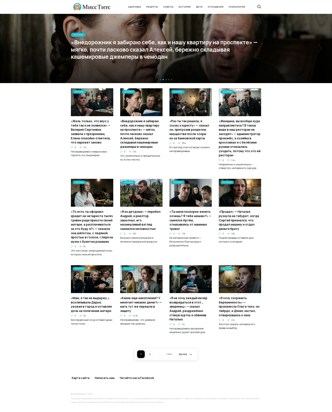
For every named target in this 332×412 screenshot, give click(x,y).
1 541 (169, 354)
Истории (185, 6)
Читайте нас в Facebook (137, 378)
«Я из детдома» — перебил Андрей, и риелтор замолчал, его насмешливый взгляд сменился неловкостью (140, 220)
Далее (183, 354)
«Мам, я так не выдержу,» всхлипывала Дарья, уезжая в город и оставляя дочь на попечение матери (91, 304)
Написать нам (104, 378)
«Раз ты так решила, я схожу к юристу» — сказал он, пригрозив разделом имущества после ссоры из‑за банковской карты (189, 129)
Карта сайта (81, 378)
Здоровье (134, 6)
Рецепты (152, 6)
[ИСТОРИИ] (92, 114)
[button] (160, 79)
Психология (237, 6)
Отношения (215, 6)
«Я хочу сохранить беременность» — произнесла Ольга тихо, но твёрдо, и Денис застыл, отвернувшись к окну (239, 306)
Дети (199, 6)
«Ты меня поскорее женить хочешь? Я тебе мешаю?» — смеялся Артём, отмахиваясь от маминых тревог (190, 220)
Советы (168, 6)
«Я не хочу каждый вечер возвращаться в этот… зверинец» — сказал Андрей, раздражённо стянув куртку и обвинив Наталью (188, 308)
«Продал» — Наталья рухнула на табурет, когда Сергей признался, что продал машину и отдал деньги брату (239, 220)
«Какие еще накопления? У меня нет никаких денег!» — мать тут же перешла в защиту (141, 304)
